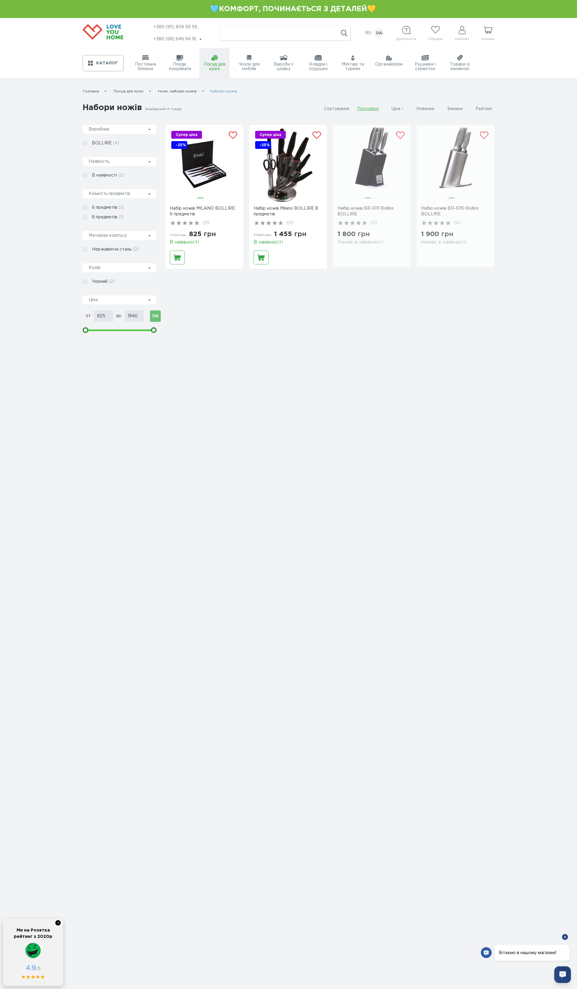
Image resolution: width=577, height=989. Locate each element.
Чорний (103, 281)
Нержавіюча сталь (115, 249)
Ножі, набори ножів (177, 91)
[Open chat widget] (562, 974)
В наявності (108, 175)
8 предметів (108, 217)
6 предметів (108, 207)
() (206, 223)
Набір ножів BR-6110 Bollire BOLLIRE (450, 211)
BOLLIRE (105, 143)
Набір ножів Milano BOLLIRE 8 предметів (286, 211)
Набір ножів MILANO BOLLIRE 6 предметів (202, 211)
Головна (91, 91)
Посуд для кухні (128, 91)
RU (368, 33)
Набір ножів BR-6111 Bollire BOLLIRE (365, 211)
